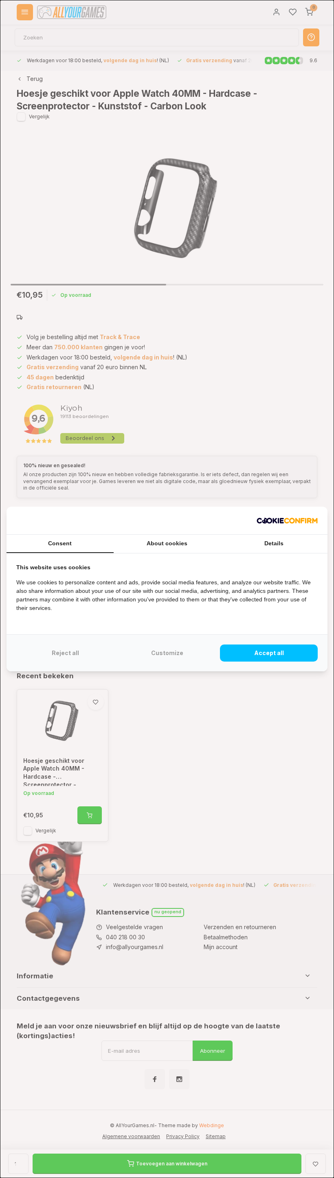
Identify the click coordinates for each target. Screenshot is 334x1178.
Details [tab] (273, 543)
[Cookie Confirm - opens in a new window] (287, 520)
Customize (167, 652)
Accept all (269, 652)
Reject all (65, 652)
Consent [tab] (60, 543)
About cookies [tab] (167, 543)
